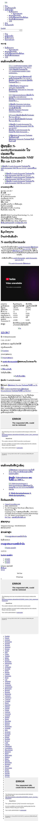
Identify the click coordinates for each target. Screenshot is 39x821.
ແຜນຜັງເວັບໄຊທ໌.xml (19, 517)
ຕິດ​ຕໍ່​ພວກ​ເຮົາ (9, 25)
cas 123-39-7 (27, 249)
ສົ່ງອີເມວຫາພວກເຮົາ (7, 223)
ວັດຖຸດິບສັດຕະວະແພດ (16, 19)
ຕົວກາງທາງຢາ (17, 13)
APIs (10, 21)
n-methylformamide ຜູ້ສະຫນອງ (28, 247)
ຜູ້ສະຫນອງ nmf (18, 251)
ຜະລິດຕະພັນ (9, 10)
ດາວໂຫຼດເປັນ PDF (21, 223)
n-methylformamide (19, 258)
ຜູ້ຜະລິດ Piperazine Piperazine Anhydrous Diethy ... (18, 110)
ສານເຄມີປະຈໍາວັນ (15, 15)
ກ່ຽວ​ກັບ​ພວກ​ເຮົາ (10, 8)
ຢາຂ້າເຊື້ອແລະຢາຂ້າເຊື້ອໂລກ (18, 17)
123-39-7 (21, 260)
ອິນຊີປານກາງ (13, 12)
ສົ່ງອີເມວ (3, 568)
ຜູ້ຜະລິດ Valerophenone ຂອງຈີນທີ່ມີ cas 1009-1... (20, 478)
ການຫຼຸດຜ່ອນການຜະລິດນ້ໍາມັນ (13, 544)
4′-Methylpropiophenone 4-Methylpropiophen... (20, 494)
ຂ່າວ (6, 23)
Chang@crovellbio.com (12, 504)
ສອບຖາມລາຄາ (6, 528)
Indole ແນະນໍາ (6, 555)
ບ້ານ (6, 6)
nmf (16, 260)
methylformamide (31, 258)
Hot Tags (8, 517)
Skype (3, 570)
